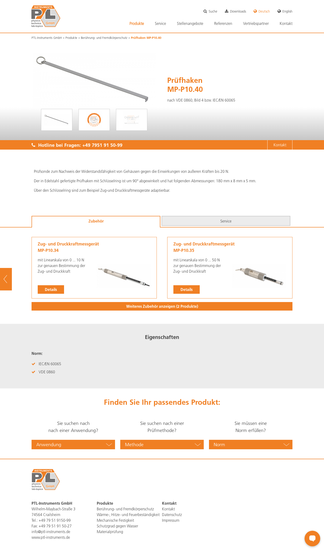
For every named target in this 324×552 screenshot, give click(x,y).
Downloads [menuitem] (238, 11)
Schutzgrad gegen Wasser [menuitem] (117, 526)
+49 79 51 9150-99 (55, 520)
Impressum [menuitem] (170, 520)
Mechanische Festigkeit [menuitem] (115, 520)
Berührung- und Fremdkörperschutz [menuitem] (125, 509)
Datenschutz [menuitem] (172, 514)
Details (51, 289)
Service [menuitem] (160, 23)
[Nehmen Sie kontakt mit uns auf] (312, 538)
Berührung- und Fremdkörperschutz (104, 38)
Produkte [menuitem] (137, 23)
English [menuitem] (287, 11)
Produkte (71, 38)
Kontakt (279, 144)
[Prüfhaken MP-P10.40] (56, 120)
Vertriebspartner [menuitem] (256, 23)
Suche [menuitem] (213, 11)
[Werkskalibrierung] (94, 120)
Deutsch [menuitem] (264, 11)
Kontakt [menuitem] (286, 23)
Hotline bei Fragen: (78, 145)
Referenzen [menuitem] (223, 23)
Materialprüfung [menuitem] (110, 531)
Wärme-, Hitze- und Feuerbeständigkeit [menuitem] (128, 514)
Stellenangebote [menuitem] (190, 23)
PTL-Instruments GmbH (47, 38)
